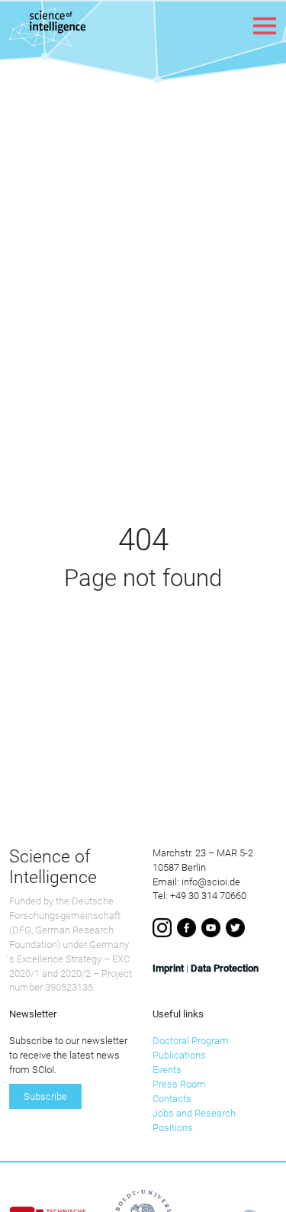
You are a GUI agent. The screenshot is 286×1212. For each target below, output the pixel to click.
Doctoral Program (191, 1040)
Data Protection (225, 968)
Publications (179, 1055)
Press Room (179, 1084)
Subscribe (45, 1096)
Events (167, 1069)
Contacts (172, 1098)
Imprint (168, 968)
